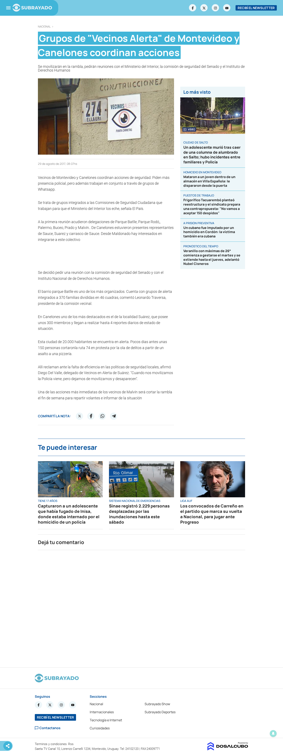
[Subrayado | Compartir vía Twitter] (79, 416)
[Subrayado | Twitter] (204, 8)
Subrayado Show (157, 704)
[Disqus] (141, 607)
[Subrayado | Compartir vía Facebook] (90, 416)
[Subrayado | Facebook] (192, 8)
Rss (71, 744)
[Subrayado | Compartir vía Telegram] (113, 416)
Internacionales (102, 712)
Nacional (44, 26)
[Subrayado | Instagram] (215, 8)
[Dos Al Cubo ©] (227, 749)
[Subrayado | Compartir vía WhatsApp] (102, 416)
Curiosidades (100, 728)
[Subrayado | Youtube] (227, 8)
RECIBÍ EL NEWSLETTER (256, 8)
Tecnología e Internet (106, 720)
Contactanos (49, 728)
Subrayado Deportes (160, 712)
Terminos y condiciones (51, 744)
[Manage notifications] (273, 733)
